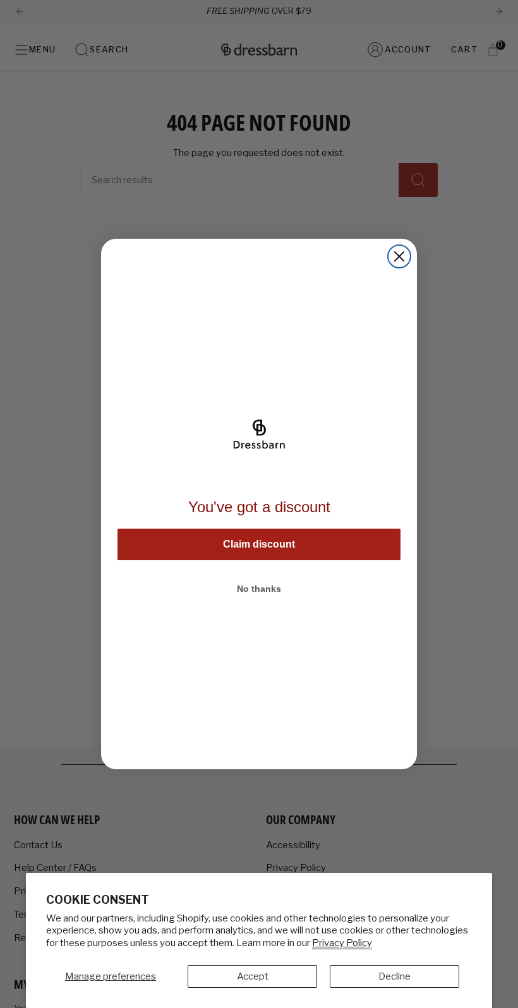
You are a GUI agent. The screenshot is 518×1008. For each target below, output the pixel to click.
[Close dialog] (399, 256)
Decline (394, 976)
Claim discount (259, 544)
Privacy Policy (342, 943)
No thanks (259, 589)
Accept (252, 976)
